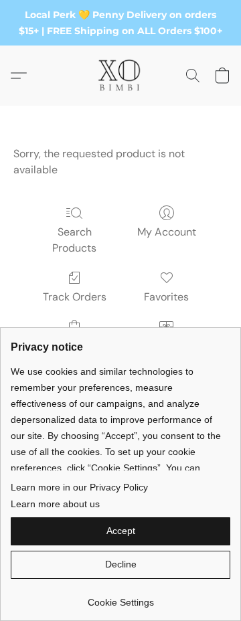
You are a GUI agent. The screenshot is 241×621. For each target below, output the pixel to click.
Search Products (74, 240)
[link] (120, 597)
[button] (120, 76)
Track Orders (74, 297)
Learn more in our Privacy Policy (79, 487)
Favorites (166, 297)
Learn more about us (55, 504)
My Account (166, 232)
